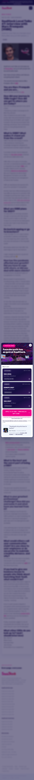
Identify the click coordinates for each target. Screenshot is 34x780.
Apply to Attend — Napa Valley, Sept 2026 (16, 412)
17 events (22, 432)
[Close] (30, 345)
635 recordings (19, 434)
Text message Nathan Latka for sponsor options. (15, 420)
